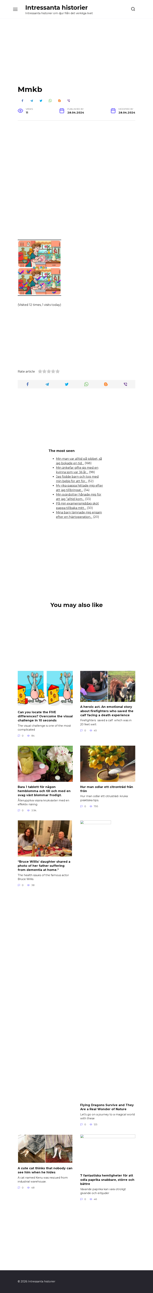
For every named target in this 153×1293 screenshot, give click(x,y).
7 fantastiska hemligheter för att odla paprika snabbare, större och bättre (107, 1180)
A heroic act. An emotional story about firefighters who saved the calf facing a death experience (106, 711)
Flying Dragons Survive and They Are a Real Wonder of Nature (107, 1107)
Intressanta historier (56, 7)
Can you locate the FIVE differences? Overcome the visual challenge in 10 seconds (45, 716)
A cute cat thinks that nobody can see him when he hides (45, 1170)
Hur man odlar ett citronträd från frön (106, 789)
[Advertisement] (76, 55)
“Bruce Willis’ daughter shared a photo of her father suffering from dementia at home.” (44, 866)
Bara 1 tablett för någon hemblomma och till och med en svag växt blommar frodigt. (44, 791)
